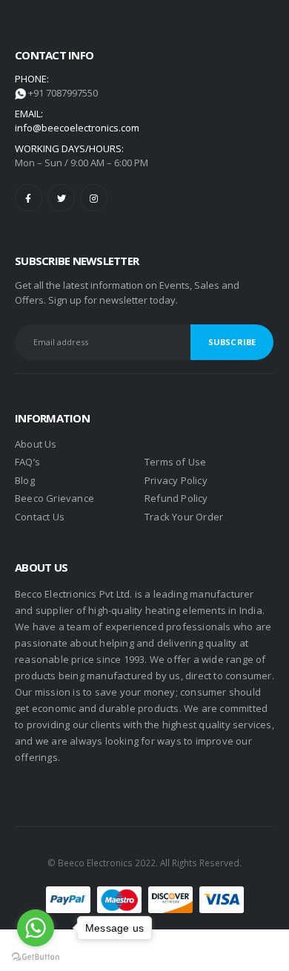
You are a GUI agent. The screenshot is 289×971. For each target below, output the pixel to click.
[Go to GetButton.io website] (35, 956)
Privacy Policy (175, 480)
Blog (25, 480)
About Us (36, 444)
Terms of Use (175, 461)
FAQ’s (27, 461)
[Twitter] (61, 198)
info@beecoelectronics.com (77, 127)
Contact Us (39, 516)
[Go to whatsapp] (35, 928)
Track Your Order (183, 516)
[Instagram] (93, 198)
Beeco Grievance (54, 498)
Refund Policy (176, 498)
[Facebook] (28, 198)
